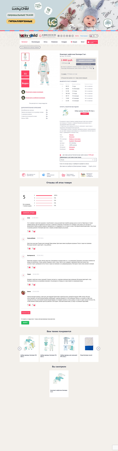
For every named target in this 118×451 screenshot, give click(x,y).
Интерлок (72, 147)
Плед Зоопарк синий (86, 355)
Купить (85, 113)
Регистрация (84, 36)
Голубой (71, 141)
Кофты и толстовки (74, 139)
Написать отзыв (28, 213)
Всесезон (71, 137)
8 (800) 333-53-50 (49, 35)
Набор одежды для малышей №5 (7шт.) (68, 355)
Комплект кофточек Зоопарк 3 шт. (58, 391)
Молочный (78, 141)
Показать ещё (26, 312)
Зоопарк (71, 149)
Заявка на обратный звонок (49, 36)
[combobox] (78, 159)
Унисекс (71, 135)
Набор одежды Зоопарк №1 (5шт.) (48, 355)
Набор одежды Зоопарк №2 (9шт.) (28, 355)
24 (62, 98)
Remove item (92, 160)
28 (62, 91)
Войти (77, 36)
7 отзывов (64, 74)
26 (62, 86)
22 (62, 96)
